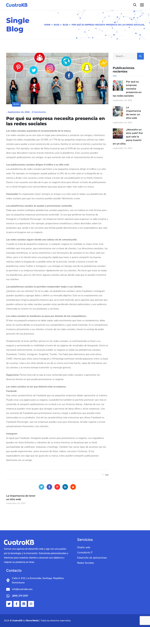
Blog (56, 24)
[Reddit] (73, 487)
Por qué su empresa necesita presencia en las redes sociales (127, 88)
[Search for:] (128, 56)
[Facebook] (49, 487)
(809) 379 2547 (20, 595)
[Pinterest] (57, 487)
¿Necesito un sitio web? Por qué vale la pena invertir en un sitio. (128, 136)
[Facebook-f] (16, 604)
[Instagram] (31, 604)
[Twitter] (41, 487)
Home (47, 24)
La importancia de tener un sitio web (133, 112)
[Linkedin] (24, 604)
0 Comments (39, 112)
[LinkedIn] (65, 487)
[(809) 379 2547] (8, 596)
